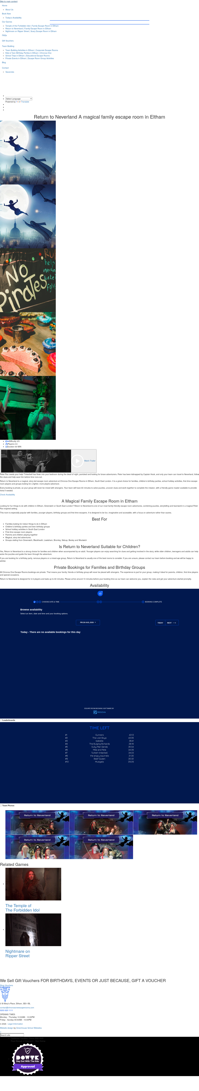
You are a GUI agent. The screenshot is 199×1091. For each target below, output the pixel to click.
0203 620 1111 (176, 15)
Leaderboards (8, 720)
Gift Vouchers (8, 40)
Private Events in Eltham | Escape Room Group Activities (29, 58)
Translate (25, 101)
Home (4, 5)
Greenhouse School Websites (29, 1027)
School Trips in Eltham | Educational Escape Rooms (27, 55)
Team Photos (8, 805)
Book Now (6, 13)
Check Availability (7, 494)
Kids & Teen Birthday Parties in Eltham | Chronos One (28, 53)
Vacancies (9, 71)
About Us (9, 9)
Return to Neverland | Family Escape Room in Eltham (28, 28)
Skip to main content (8, 1)
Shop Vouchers (6, 985)
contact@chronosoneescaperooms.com (17, 1007)
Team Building (8, 46)
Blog (4, 62)
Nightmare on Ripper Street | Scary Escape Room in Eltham (31, 31)
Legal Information (15, 1023)
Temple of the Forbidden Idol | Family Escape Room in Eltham (32, 25)
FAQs (4, 35)
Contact (5, 67)
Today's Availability (13, 17)
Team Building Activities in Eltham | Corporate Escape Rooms (31, 50)
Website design (6, 1027)
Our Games (7, 21)
